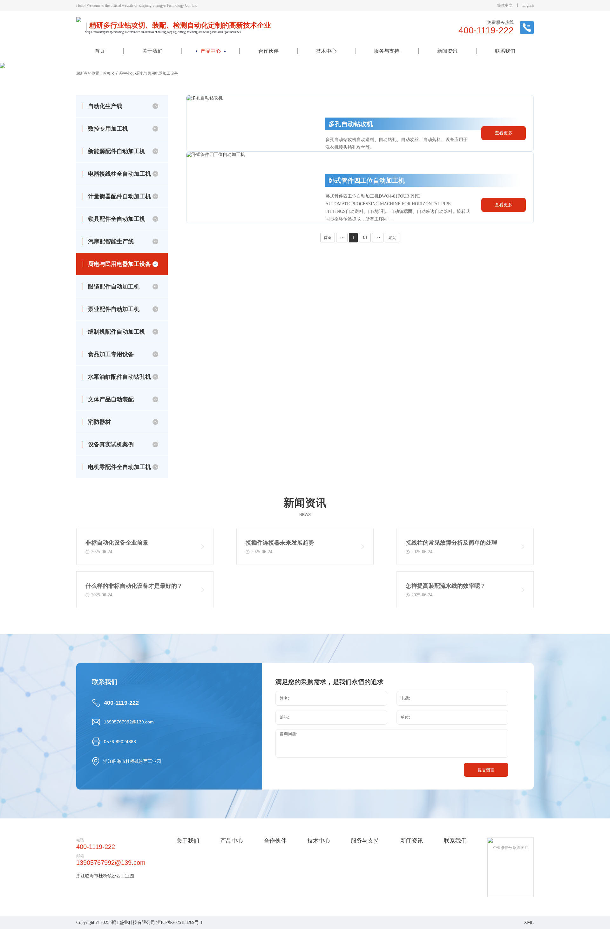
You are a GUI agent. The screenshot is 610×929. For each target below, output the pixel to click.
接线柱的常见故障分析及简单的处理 (451, 542)
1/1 (365, 237)
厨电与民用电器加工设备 (211, 71)
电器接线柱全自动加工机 (119, 174)
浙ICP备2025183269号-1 (179, 922)
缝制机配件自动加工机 (211, 109)
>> (378, 237)
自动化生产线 (105, 106)
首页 (100, 51)
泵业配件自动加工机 (210, 96)
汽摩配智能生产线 (111, 241)
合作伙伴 (268, 51)
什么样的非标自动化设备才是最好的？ (134, 586)
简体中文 (504, 5)
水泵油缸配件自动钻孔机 (211, 134)
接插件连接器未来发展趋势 (280, 542)
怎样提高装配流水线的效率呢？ (446, 586)
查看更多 (503, 133)
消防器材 (210, 160)
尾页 (392, 237)
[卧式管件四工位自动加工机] (247, 187)
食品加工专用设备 (210, 122)
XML (529, 922)
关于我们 (152, 51)
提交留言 (486, 770)
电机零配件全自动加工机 (211, 185)
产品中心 (210, 51)
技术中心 (326, 51)
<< (342, 237)
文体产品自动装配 (210, 147)
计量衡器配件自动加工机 (119, 196)
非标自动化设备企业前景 (116, 542)
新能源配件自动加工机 (116, 151)
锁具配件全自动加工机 (116, 219)
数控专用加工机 (108, 128)
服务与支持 (386, 51)
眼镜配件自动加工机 (210, 84)
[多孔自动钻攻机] (247, 123)
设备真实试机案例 (210, 173)
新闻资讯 (447, 51)
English (528, 5)
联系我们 (505, 51)
